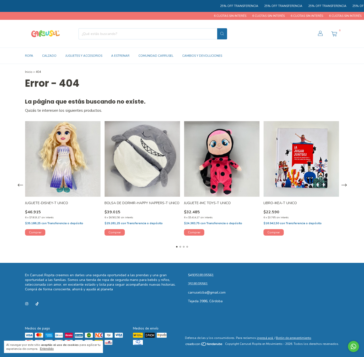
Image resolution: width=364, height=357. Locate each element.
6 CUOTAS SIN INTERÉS (219, 16)
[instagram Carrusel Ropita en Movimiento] (26, 304)
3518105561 (198, 283)
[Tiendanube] (204, 345)
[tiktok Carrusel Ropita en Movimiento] (37, 304)
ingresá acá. (265, 338)
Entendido (47, 349)
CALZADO (49, 56)
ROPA (29, 56)
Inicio (28, 72)
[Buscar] (222, 33)
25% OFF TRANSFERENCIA (228, 6)
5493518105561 (201, 275)
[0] (334, 34)
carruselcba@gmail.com (207, 292)
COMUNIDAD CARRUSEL (155, 56)
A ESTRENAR (120, 56)
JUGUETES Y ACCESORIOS (83, 56)
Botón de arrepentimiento (293, 338)
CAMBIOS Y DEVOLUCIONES (202, 56)
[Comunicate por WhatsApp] (353, 346)
